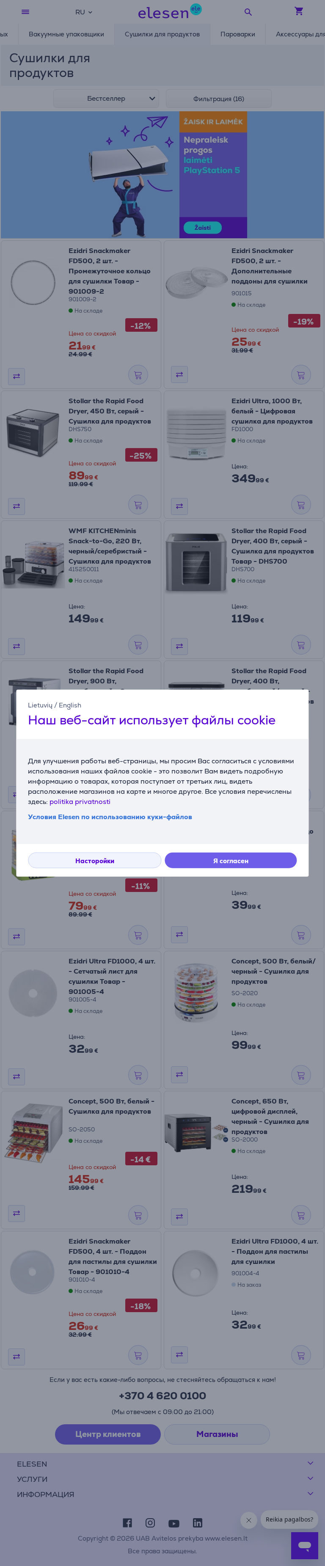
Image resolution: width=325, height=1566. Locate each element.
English (70, 705)
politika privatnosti (80, 801)
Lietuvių (40, 705)
